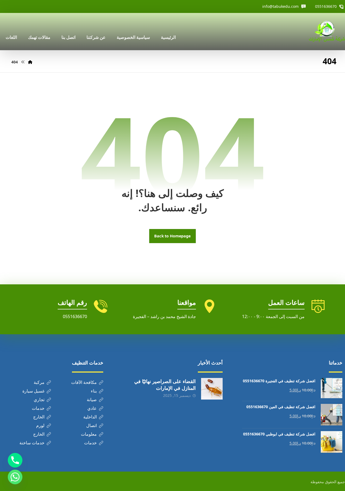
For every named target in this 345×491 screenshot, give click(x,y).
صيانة (92, 400)
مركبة (39, 382)
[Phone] (15, 460)
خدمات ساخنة (31, 443)
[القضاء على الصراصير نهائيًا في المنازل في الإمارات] (212, 389)
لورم (40, 425)
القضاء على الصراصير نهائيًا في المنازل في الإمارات (165, 384)
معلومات (89, 434)
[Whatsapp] (15, 477)
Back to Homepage (172, 236)
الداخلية (90, 417)
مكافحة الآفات (84, 382)
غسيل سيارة (33, 391)
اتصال (91, 425)
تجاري (39, 400)
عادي (92, 408)
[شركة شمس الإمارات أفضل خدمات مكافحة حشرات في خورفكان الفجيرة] (326, 31)
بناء (94, 391)
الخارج (38, 417)
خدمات (38, 408)
